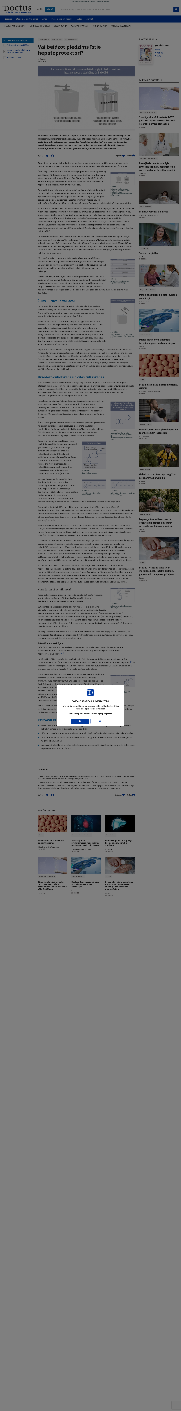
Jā (80, 721)
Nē (100, 721)
